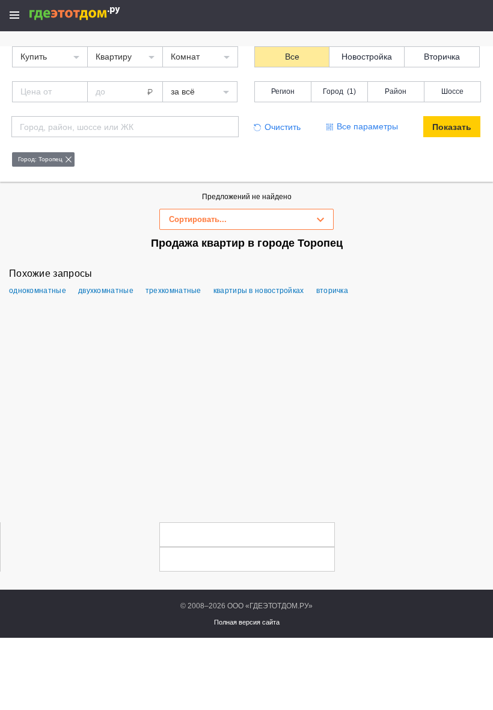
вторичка (332, 290)
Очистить (283, 127)
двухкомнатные (105, 290)
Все (292, 56)
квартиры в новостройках (258, 290)
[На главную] (87, 13)
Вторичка (442, 56)
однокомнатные (37, 290)
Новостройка (366, 56)
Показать (451, 127)
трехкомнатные (173, 290)
